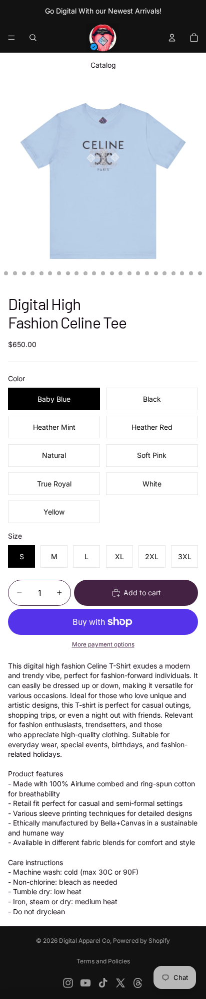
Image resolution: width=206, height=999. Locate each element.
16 (103, 273)
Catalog (103, 65)
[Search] (33, 38)
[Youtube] (86, 983)
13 (76, 273)
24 (174, 273)
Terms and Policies (103, 961)
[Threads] (138, 983)
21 (147, 273)
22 (156, 273)
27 (200, 273)
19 (130, 273)
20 (138, 273)
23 (164, 273)
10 (50, 273)
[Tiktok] (103, 983)
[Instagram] (68, 983)
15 (94, 273)
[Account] (172, 38)
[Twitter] (120, 983)
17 (112, 273)
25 (182, 273)
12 (68, 273)
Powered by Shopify (141, 940)
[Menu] (11, 37)
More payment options (103, 644)
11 (59, 273)
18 (120, 273)
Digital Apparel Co (84, 940)
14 (86, 273)
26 (191, 273)
